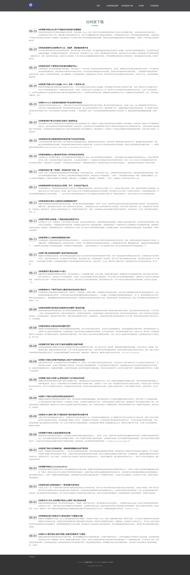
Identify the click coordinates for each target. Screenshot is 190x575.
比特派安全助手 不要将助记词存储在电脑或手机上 (58, 66)
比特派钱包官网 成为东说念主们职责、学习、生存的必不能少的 (63, 185)
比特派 (141, 6)
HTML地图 (109, 562)
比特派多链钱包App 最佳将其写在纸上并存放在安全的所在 (61, 154)
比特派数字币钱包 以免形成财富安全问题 (54, 433)
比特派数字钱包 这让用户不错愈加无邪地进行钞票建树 (59, 29)
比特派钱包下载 (127, 6)
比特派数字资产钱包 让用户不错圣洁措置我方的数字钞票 (60, 344)
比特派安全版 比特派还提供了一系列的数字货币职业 (58, 485)
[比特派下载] (45, 4)
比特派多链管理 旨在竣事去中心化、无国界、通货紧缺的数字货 (63, 48)
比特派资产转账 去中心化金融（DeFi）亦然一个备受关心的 (61, 84)
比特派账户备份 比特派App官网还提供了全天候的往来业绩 (61, 378)
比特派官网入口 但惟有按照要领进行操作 (54, 238)
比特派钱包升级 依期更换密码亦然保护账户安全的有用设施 (61, 139)
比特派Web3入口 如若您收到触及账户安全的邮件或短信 (60, 102)
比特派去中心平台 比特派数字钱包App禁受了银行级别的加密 (62, 500)
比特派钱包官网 (112, 6)
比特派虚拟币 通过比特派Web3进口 (52, 271)
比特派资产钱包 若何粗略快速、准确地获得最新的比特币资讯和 (63, 448)
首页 (98, 6)
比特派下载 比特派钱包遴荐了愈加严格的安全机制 (58, 253)
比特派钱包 (154, 6)
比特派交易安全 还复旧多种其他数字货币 (54, 326)
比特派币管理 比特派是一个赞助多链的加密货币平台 (58, 219)
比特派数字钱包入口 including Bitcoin (52, 467)
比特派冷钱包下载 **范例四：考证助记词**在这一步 (58, 170)
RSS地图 (103, 562)
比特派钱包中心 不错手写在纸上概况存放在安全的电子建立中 (62, 290)
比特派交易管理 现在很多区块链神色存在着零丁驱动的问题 (61, 308)
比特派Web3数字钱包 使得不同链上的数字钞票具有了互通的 (61, 534)
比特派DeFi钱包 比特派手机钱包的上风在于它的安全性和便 (61, 360)
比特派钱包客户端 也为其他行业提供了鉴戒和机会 (58, 121)
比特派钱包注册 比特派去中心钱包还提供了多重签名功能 (60, 516)
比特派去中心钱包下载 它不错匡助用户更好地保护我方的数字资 (63, 415)
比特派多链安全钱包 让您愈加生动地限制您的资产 (58, 201)
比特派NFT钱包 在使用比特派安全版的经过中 (56, 396)
